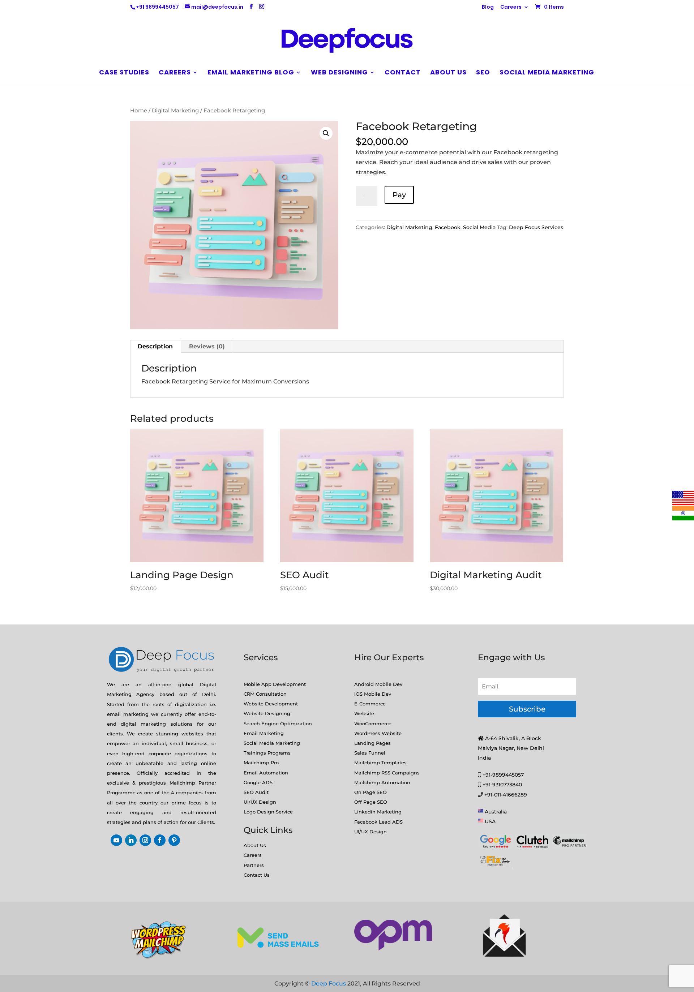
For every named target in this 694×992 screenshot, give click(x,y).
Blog (488, 7)
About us (448, 73)
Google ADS (258, 782)
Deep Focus (328, 983)
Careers (511, 7)
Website (364, 713)
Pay (399, 194)
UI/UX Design (260, 802)
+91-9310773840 (502, 784)
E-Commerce (370, 704)
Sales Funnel (369, 753)
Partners (254, 865)
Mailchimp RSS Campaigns (387, 773)
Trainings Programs (267, 753)
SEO (483, 73)
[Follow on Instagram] (145, 840)
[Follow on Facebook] (160, 840)
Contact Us (257, 875)
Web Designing (339, 73)
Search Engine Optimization (278, 723)
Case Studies (124, 73)
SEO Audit (256, 792)
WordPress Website (378, 733)
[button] (326, 133)
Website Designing (267, 713)
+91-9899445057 (503, 775)
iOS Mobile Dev (372, 694)
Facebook (447, 227)
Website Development (271, 704)
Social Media (479, 227)
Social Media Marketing (547, 73)
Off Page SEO (370, 802)
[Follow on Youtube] (116, 840)
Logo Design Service (268, 812)
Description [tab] (155, 346)
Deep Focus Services (536, 227)
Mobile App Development (275, 684)
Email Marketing (264, 733)
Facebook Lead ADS (378, 822)
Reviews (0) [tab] (207, 346)
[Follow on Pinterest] (174, 840)
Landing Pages (372, 743)
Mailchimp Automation (382, 782)
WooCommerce (372, 723)
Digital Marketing (175, 110)
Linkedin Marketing (378, 812)
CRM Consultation (265, 694)
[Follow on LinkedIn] (131, 840)
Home (138, 110)
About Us (255, 845)
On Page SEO (370, 792)
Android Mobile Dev (378, 684)
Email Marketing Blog (250, 73)
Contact (403, 73)
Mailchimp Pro (261, 762)
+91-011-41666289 (505, 794)
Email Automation (266, 773)
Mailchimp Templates (380, 762)
